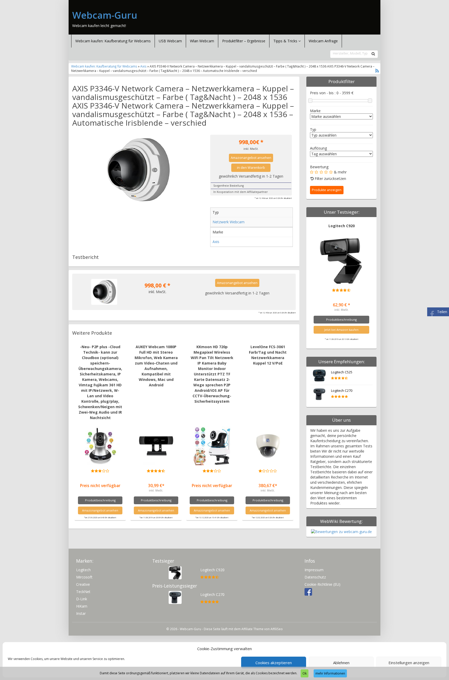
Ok (304, 673)
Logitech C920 (341, 225)
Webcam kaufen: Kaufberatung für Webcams (113, 40)
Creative (83, 584)
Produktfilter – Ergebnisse (243, 40)
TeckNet (83, 591)
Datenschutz (315, 577)
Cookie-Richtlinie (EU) (322, 584)
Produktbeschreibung (100, 500)
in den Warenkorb (251, 167)
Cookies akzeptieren (273, 662)
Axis (143, 66)
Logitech (83, 569)
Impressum (314, 569)
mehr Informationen (330, 673)
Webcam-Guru (104, 15)
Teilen (442, 311)
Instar (81, 613)
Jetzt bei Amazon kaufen (341, 330)
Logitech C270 (341, 390)
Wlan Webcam (202, 40)
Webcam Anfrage (323, 40)
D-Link (81, 598)
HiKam (81, 606)
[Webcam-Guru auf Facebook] (308, 591)
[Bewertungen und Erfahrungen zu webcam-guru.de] (341, 531)
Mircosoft (84, 577)
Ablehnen (341, 662)
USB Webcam (170, 40)
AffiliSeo (276, 629)
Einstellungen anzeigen (408, 662)
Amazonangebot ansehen (251, 158)
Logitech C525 (341, 372)
